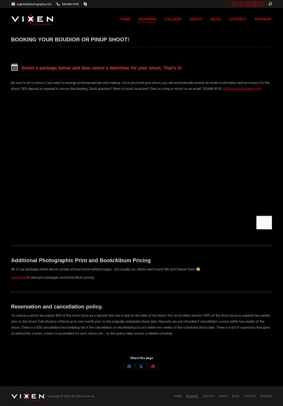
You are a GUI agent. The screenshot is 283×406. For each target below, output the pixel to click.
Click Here (18, 277)
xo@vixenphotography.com (242, 89)
